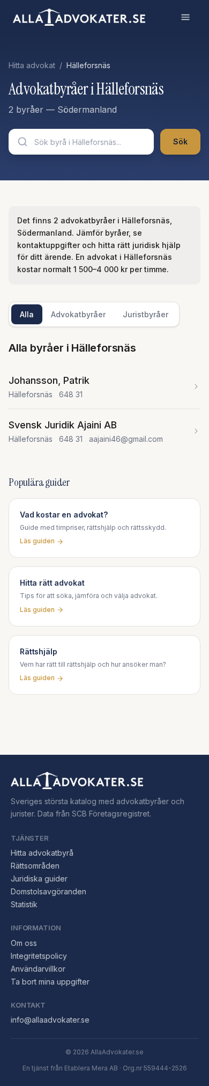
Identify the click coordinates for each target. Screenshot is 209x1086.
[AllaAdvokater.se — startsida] (79, 17)
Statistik (24, 904)
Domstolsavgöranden (48, 891)
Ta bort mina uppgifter (50, 981)
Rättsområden (35, 865)
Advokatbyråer (78, 314)
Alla (27, 314)
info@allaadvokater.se (50, 1019)
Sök (180, 141)
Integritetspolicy (39, 955)
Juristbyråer (145, 314)
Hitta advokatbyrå (42, 852)
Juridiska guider (39, 878)
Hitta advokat (32, 65)
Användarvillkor (38, 968)
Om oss (24, 942)
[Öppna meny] (185, 17)
